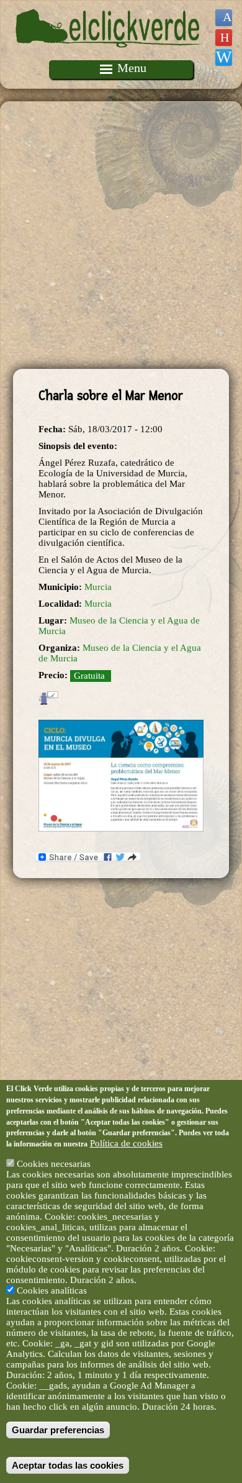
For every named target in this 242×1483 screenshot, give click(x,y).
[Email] (223, 57)
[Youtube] (223, 37)
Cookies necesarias (54, 1164)
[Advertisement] (121, 235)
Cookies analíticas (52, 1290)
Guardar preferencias (58, 1430)
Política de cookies (126, 1143)
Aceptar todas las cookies (67, 1465)
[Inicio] (109, 55)
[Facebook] (223, 17)
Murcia (98, 587)
